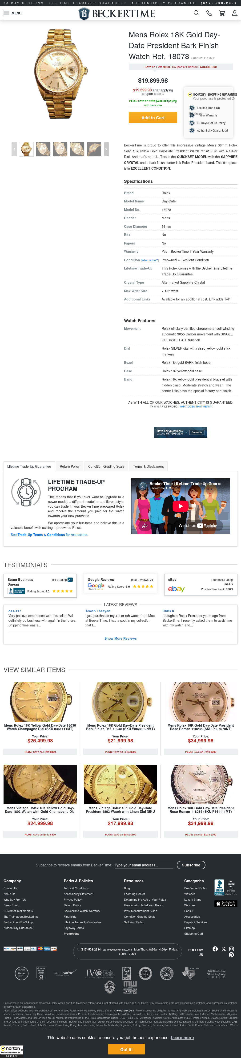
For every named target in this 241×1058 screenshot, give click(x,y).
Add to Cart (153, 118)
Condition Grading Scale (140, 916)
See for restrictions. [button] (49, 534)
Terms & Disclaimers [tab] (148, 466)
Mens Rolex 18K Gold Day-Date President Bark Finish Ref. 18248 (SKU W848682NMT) (120, 727)
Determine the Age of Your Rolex (145, 899)
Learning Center (134, 894)
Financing (70, 916)
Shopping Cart (193, 933)
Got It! (126, 1049)
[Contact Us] (180, 431)
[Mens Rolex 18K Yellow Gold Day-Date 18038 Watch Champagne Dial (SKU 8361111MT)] (40, 702)
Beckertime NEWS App (18, 922)
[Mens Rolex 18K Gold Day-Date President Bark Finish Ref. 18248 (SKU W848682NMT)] (120, 702)
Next (107, 145)
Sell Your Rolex (134, 922)
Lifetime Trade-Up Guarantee (82, 922)
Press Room (11, 905)
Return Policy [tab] (70, 466)
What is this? (150, 260)
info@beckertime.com (119, 949)
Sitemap (189, 928)
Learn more (182, 1037)
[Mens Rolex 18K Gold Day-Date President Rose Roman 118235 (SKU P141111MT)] (200, 784)
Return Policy (72, 905)
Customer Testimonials (18, 911)
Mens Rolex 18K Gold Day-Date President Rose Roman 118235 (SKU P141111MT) (201, 809)
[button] (12, 1051)
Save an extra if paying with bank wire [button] (153, 103)
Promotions (71, 933)
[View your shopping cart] (222, 13)
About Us (9, 894)
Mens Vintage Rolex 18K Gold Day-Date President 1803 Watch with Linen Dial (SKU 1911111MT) (120, 811)
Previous (13, 145)
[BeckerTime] (116, 13)
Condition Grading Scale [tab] (106, 466)
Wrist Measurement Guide (140, 911)
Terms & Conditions (76, 888)
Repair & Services (195, 922)
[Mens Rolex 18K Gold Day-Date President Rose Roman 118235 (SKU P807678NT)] (200, 702)
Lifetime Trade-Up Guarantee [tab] (29, 466)
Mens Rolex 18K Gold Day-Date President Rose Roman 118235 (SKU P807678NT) (201, 727)
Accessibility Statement (78, 894)
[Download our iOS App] (225, 903)
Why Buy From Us (15, 899)
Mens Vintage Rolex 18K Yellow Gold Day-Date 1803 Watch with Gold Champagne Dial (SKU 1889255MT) (40, 811)
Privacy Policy (73, 899)
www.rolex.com (125, 1010)
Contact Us (11, 888)
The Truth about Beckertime (21, 916)
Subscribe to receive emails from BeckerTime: (74, 865)
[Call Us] (209, 13)
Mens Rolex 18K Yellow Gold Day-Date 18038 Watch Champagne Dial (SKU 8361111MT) (40, 727)
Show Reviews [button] (120, 638)
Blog (127, 888)
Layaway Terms (74, 928)
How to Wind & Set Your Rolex (143, 905)
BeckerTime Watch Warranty (82, 911)
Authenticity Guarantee (18, 928)
